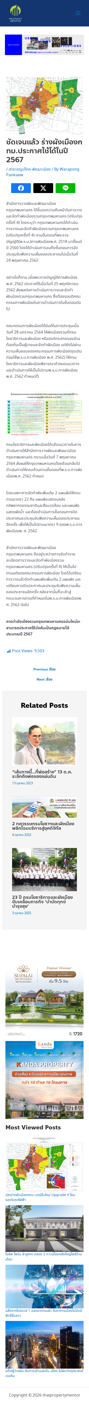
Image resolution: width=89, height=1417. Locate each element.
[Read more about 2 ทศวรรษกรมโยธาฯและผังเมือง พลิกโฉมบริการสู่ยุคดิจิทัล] (44, 806)
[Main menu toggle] (78, 13)
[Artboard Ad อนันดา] (44, 44)
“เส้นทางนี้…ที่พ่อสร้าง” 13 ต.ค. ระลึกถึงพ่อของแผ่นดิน (42, 774)
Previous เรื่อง (44, 669)
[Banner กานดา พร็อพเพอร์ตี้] (44, 1079)
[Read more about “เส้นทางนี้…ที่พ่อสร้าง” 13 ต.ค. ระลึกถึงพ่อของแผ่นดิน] (44, 741)
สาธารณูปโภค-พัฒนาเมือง (30, 169)
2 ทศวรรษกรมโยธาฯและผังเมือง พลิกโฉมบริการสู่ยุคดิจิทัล (43, 826)
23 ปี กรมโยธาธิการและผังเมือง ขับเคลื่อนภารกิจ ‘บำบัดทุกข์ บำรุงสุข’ (42, 902)
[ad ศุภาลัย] (44, 997)
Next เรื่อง (44, 679)
